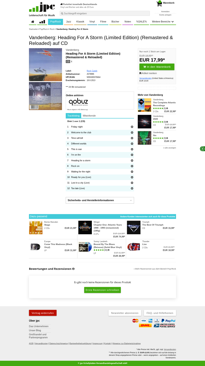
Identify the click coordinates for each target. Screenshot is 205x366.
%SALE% (141, 21)
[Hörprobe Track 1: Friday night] (132, 127)
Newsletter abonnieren (125, 313)
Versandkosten (145, 78)
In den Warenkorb (158, 66)
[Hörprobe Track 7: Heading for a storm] (132, 161)
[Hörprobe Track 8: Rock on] (132, 166)
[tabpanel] (100, 155)
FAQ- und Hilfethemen (160, 313)
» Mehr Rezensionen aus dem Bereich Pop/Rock (155, 268)
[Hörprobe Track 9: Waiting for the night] (132, 172)
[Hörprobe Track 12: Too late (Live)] (132, 188)
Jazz (68, 21)
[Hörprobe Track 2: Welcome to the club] (132, 133)
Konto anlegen (165, 15)
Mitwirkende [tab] (89, 115)
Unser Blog (35, 330)
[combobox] (105, 13)
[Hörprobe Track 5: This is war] (132, 149)
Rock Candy (92, 71)
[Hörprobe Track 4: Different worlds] (132, 144)
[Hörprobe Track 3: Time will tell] (132, 138)
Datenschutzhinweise (58, 343)
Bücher (115, 21)
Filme (103, 21)
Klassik (80, 21)
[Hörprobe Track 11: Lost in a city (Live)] (132, 183)
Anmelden (165, 12)
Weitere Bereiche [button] (161, 21)
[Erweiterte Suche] (147, 13)
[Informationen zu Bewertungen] (73, 269)
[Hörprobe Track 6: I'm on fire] (132, 155)
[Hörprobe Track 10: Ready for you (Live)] (132, 177)
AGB (31, 343)
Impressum (97, 343)
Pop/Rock (55, 21)
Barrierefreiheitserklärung (80, 343)
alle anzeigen (170, 148)
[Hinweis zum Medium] (71, 61)
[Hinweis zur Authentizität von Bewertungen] (167, 108)
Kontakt (107, 343)
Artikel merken (149, 73)
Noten (128, 21)
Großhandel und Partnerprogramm (38, 336)
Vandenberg (72, 49)
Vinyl (92, 21)
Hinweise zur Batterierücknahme (127, 343)
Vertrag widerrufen (43, 313)
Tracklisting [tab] (73, 115)
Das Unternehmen (38, 326)
